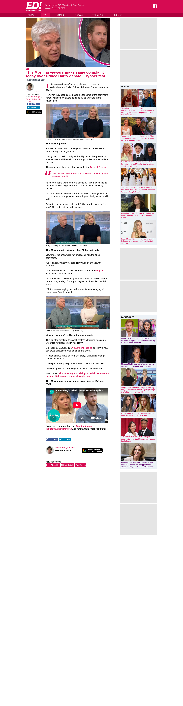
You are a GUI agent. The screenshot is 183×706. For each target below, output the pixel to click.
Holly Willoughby (35, 97)
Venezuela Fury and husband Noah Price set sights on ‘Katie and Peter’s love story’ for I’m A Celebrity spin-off (137, 138)
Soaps (61, 15)
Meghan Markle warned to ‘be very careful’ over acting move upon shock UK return (138, 365)
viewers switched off (82, 348)
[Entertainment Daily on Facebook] (155, 5)
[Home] (34, 6)
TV (45, 15)
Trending (98, 15)
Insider (118, 15)
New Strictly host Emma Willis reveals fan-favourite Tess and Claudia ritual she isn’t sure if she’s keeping (137, 164)
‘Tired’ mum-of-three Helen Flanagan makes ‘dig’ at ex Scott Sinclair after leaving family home (138, 439)
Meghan (99, 270)
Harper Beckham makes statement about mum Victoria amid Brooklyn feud (137, 414)
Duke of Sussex (98, 167)
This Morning (81, 465)
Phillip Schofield (31, 99)
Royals (79, 15)
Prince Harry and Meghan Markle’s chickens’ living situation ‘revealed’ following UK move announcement (138, 340)
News (31, 15)
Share (33, 104)
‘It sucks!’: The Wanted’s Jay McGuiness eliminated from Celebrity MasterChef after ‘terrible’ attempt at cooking (138, 189)
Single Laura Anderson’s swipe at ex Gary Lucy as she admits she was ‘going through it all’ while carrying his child (138, 390)
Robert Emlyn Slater (32, 92)
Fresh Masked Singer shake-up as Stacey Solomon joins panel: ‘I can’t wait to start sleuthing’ (137, 241)
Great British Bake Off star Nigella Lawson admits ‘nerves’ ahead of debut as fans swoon (137, 215)
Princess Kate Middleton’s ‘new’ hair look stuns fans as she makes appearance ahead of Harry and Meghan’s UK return (137, 464)
